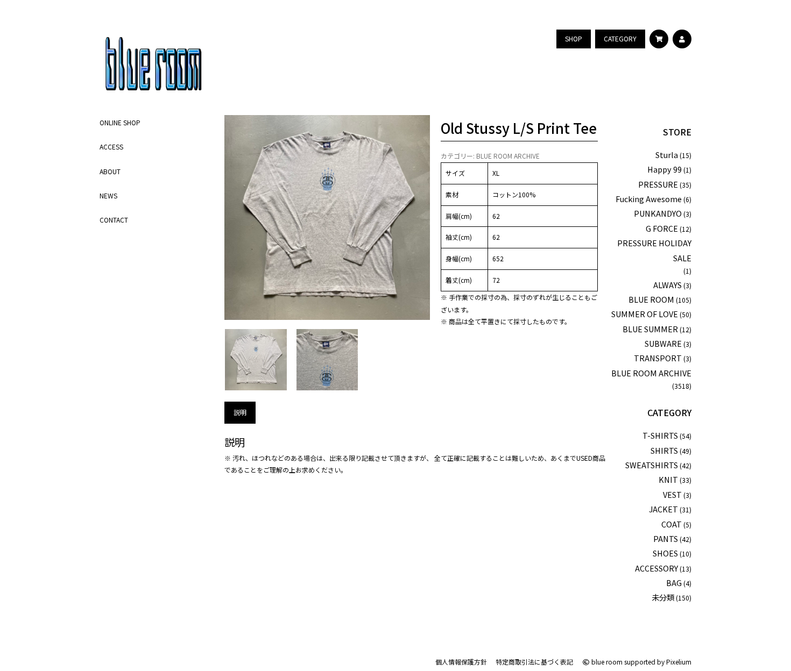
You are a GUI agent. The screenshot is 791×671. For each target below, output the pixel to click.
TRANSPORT (658, 357)
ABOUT (110, 170)
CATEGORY (669, 412)
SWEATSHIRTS (651, 464)
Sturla (666, 154)
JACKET (663, 509)
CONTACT (114, 219)
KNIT (668, 479)
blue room (606, 661)
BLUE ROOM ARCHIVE (508, 155)
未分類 (663, 597)
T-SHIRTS (660, 435)
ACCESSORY (656, 568)
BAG (674, 582)
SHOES (665, 553)
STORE (677, 131)
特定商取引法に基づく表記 (534, 661)
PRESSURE (658, 184)
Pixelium (678, 661)
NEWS (108, 194)
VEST (672, 494)
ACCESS (111, 146)
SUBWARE (663, 343)
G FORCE (662, 228)
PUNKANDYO (658, 213)
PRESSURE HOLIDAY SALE (654, 250)
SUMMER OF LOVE (644, 313)
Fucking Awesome (649, 198)
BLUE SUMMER (650, 328)
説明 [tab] (240, 412)
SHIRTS (664, 450)
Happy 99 (664, 169)
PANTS (665, 538)
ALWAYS (667, 284)
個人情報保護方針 (461, 661)
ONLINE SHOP (120, 122)
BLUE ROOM (651, 299)
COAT (671, 524)
